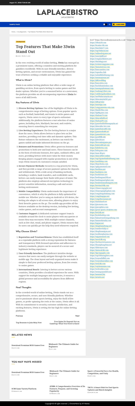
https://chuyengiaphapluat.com (102, 191)
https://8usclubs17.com (99, 48)
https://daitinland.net (98, 202)
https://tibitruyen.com (99, 247)
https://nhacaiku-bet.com (100, 126)
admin (19, 56)
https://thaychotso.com (99, 164)
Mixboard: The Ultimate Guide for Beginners (64, 345)
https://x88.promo (97, 102)
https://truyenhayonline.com (101, 261)
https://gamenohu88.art (99, 131)
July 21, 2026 (16, 348)
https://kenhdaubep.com (100, 215)
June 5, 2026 (92, 376)
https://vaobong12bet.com (100, 91)
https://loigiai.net (97, 223)
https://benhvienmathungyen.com (103, 183)
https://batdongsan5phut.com (102, 180)
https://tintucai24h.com (99, 250)
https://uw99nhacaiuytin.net (101, 96)
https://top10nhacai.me (99, 51)
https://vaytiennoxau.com (100, 266)
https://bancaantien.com (99, 69)
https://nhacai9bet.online (100, 156)
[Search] (109, 24)
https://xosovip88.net (98, 56)
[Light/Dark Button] (105, 24)
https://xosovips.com (98, 105)
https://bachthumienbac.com (101, 86)
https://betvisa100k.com (99, 185)
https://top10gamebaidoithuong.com (104, 158)
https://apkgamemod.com (100, 166)
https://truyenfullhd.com (100, 258)
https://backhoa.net (97, 169)
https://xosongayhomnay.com (101, 88)
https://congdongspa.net (99, 196)
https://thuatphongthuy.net (101, 245)
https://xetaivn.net (97, 277)
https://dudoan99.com (98, 121)
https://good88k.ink (98, 137)
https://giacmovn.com (98, 204)
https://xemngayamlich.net (101, 272)
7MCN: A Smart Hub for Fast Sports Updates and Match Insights (103, 388)
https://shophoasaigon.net (100, 231)
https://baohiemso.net (98, 175)
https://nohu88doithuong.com (102, 75)
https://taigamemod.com (100, 237)
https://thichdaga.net (98, 61)
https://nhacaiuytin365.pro (100, 99)
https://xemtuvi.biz (97, 274)
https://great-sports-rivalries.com (103, 210)
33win (70, 94)
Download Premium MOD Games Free (28, 345)
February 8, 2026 (17, 391)
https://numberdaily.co (99, 228)
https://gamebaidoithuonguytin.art (104, 123)
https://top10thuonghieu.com (101, 255)
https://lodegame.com (98, 150)
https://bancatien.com (98, 83)
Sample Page (14, 24)
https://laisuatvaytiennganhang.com (104, 218)
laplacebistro (67, 12)
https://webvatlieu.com (99, 269)
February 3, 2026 (55, 393)
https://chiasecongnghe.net (101, 188)
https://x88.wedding (98, 80)
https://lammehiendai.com (100, 220)
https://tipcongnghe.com (100, 253)
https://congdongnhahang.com (102, 193)
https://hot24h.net (97, 212)
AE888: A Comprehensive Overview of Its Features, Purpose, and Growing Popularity (67, 388)
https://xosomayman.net (99, 78)
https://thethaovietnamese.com (102, 242)
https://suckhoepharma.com (101, 234)
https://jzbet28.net (97, 139)
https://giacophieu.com (99, 207)
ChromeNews (74, 403)
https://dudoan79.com (98, 115)
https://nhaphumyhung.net (101, 226)
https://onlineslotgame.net (100, 53)
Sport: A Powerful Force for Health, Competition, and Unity (103, 372)
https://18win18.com (98, 42)
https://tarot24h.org (98, 239)
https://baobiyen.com (98, 172)
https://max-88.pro (97, 153)
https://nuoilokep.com (98, 161)
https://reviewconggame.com (101, 64)
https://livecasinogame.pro (100, 142)
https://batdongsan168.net (100, 177)
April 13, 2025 (26, 56)
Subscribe (120, 24)
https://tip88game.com (99, 113)
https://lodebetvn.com (98, 148)
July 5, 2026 (53, 349)
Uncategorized (20, 41)
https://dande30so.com (99, 110)
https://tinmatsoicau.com (100, 67)
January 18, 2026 (93, 392)
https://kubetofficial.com (100, 145)
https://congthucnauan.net (100, 199)
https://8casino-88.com (99, 45)
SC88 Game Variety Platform (24, 389)
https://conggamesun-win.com (102, 107)
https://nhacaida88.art (99, 118)
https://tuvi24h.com (97, 264)
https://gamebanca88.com (100, 129)
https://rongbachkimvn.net (101, 59)
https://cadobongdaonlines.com (102, 94)
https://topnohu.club (98, 72)
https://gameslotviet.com (100, 134)
